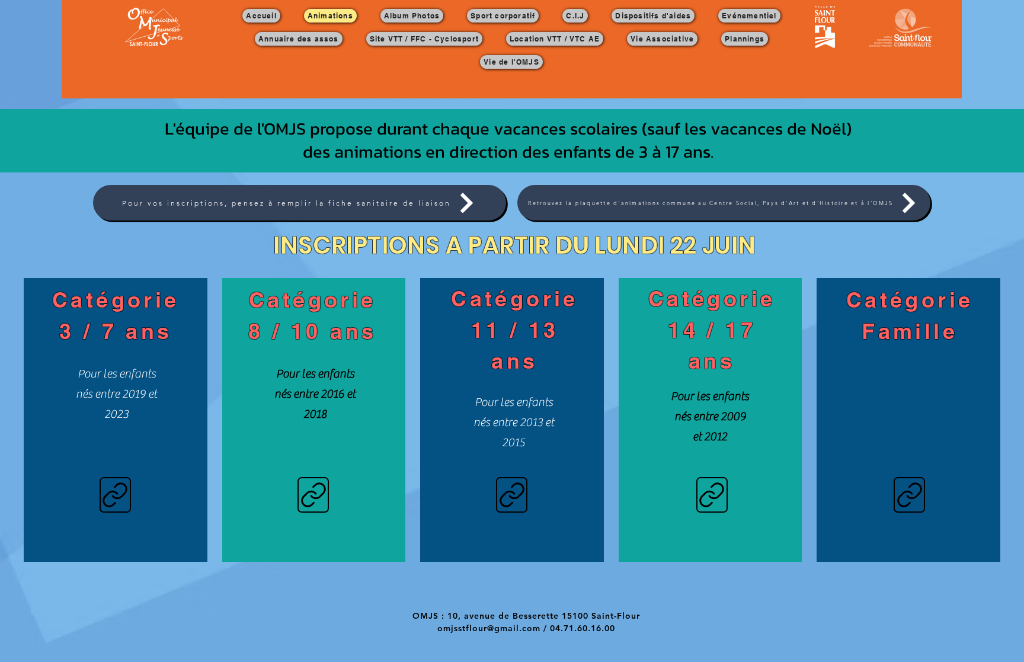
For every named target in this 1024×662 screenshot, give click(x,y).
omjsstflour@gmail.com (488, 628)
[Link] (115, 495)
